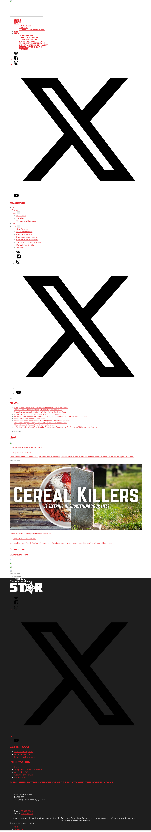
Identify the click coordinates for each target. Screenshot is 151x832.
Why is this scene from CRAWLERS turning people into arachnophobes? (42, 421)
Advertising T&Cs (21, 772)
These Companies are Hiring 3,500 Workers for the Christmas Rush (40, 412)
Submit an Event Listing (31, 41)
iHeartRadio (18, 829)
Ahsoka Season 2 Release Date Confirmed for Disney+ (35, 425)
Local (17, 33)
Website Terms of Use (23, 775)
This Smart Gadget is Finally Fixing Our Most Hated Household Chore (40, 423)
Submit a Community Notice (33, 45)
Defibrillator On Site (30, 47)
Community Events (28, 39)
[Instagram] (16, 64)
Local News (25, 26)
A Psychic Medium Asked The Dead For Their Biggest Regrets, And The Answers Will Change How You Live (55, 427)
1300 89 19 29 (27, 814)
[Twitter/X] (77, 192)
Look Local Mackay (29, 37)
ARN (16, 827)
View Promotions (19, 555)
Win (16, 32)
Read (16, 24)
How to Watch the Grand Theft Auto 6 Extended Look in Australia (39, 414)
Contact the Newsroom (32, 30)
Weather (23, 49)
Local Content (20, 777)
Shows (18, 22)
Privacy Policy (20, 767)
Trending (23, 28)
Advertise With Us (22, 754)
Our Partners (26, 35)
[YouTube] (16, 197)
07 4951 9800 (27, 811)
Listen (17, 20)
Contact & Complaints (23, 752)
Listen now (16, 203)
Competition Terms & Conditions (28, 770)
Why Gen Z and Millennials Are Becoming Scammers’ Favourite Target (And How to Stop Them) (51, 416)
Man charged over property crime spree (29, 419)
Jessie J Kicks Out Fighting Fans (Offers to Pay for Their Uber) (38, 410)
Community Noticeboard (32, 43)
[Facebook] (16, 59)
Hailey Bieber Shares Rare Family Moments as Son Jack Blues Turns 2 (41, 408)
